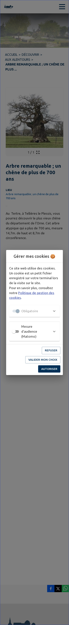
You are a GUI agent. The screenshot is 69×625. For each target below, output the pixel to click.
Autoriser (49, 368)
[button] (34, 311)
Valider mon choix (42, 359)
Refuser (51, 350)
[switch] (13, 331)
